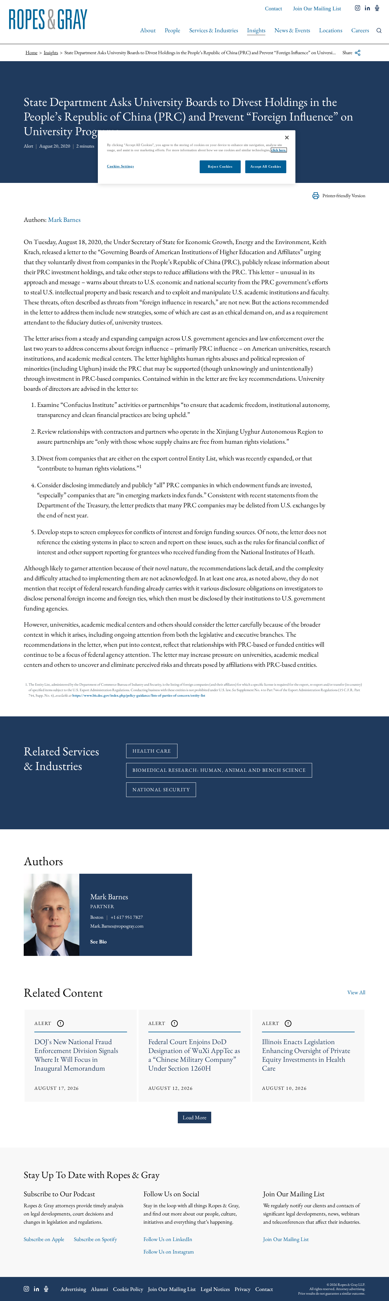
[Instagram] (26, 1288)
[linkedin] (368, 8)
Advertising (73, 1288)
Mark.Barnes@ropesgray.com (116, 926)
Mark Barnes (64, 219)
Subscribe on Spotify (95, 1239)
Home (31, 52)
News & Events (292, 30)
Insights (256, 30)
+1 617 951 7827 (127, 917)
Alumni (99, 1288)
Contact (273, 8)
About (148, 30)
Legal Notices (215, 1288)
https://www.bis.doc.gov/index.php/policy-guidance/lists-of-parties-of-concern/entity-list (138, 695)
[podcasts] (377, 8)
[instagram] (358, 8)
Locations (330, 30)
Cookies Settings (120, 166)
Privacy (242, 1288)
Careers (360, 30)
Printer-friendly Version (343, 195)
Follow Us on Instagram (168, 1251)
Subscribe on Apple (44, 1239)
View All (356, 992)
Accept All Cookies (265, 166)
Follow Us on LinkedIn (167, 1239)
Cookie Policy (128, 1288)
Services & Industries (213, 30)
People (172, 30)
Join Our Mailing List (317, 8)
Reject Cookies (220, 166)
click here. (278, 150)
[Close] (287, 137)
